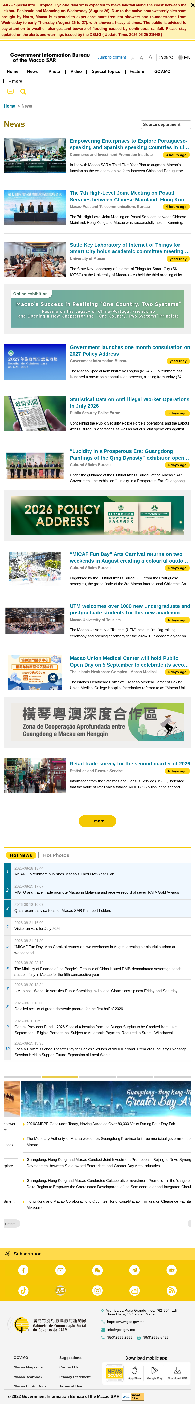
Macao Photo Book (30, 1386)
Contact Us (69, 1367)
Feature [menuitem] (136, 71)
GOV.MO (21, 1358)
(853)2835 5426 (156, 1337)
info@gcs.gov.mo (121, 1330)
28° (168, 58)
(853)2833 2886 (120, 1337)
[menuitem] (33, 72)
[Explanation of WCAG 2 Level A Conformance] (133, 1396)
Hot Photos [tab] (56, 855)
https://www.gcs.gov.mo (126, 1322)
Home (9, 106)
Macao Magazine (28, 1367)
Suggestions (70, 1358)
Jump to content (112, 57)
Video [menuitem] (76, 71)
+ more (181, 1223)
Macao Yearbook (28, 1377)
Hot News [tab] (21, 855)
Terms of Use (70, 1386)
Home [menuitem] (12, 71)
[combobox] (166, 125)
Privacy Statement (75, 1377)
